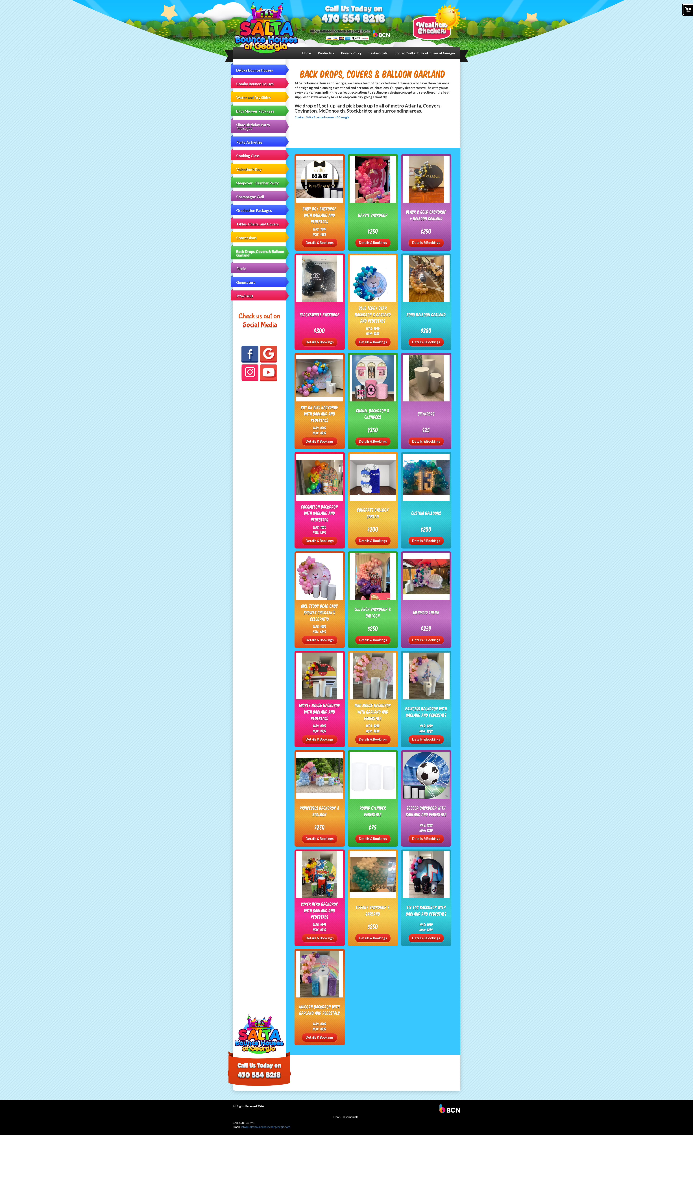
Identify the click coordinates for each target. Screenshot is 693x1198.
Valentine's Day (248, 169)
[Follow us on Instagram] (249, 372)
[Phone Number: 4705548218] (353, 19)
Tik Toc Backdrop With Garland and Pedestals (426, 910)
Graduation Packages (254, 210)
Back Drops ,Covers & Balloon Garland (260, 253)
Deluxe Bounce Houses (254, 70)
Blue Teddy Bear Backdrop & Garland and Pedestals (373, 314)
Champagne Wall (250, 197)
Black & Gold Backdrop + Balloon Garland (426, 215)
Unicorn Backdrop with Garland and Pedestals (319, 1009)
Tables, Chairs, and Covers (257, 224)
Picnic (241, 268)
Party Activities (249, 142)
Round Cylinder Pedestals (373, 811)
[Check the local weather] (436, 21)
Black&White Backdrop (320, 314)
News (337, 1117)
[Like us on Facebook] (249, 354)
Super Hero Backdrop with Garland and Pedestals (319, 910)
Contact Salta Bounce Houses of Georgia (425, 53)
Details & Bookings (320, 243)
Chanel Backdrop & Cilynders (372, 413)
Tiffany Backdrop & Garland (373, 910)
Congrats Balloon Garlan (373, 513)
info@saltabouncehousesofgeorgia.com (265, 1126)
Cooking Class (248, 156)
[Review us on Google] (268, 354)
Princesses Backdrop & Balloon (320, 811)
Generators (245, 282)
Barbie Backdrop (373, 215)
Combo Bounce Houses (255, 84)
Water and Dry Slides (253, 97)
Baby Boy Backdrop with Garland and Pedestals (320, 215)
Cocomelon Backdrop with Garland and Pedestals (319, 513)
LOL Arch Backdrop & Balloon (373, 612)
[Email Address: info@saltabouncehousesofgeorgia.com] (340, 31)
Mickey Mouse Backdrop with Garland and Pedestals (319, 711)
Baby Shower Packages (255, 111)
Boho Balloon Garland (426, 314)
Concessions (246, 238)
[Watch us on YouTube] (268, 372)
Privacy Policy (351, 53)
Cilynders (426, 413)
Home (306, 53)
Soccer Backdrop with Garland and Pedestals (426, 811)
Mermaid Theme (426, 612)
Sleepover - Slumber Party (257, 183)
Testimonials (378, 53)
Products (325, 53)
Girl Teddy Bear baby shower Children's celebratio (319, 612)
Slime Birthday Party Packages (253, 127)
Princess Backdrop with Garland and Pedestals (426, 711)
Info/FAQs (244, 296)
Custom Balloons (426, 513)
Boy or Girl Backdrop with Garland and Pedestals (319, 413)
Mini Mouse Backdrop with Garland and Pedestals (373, 711)
